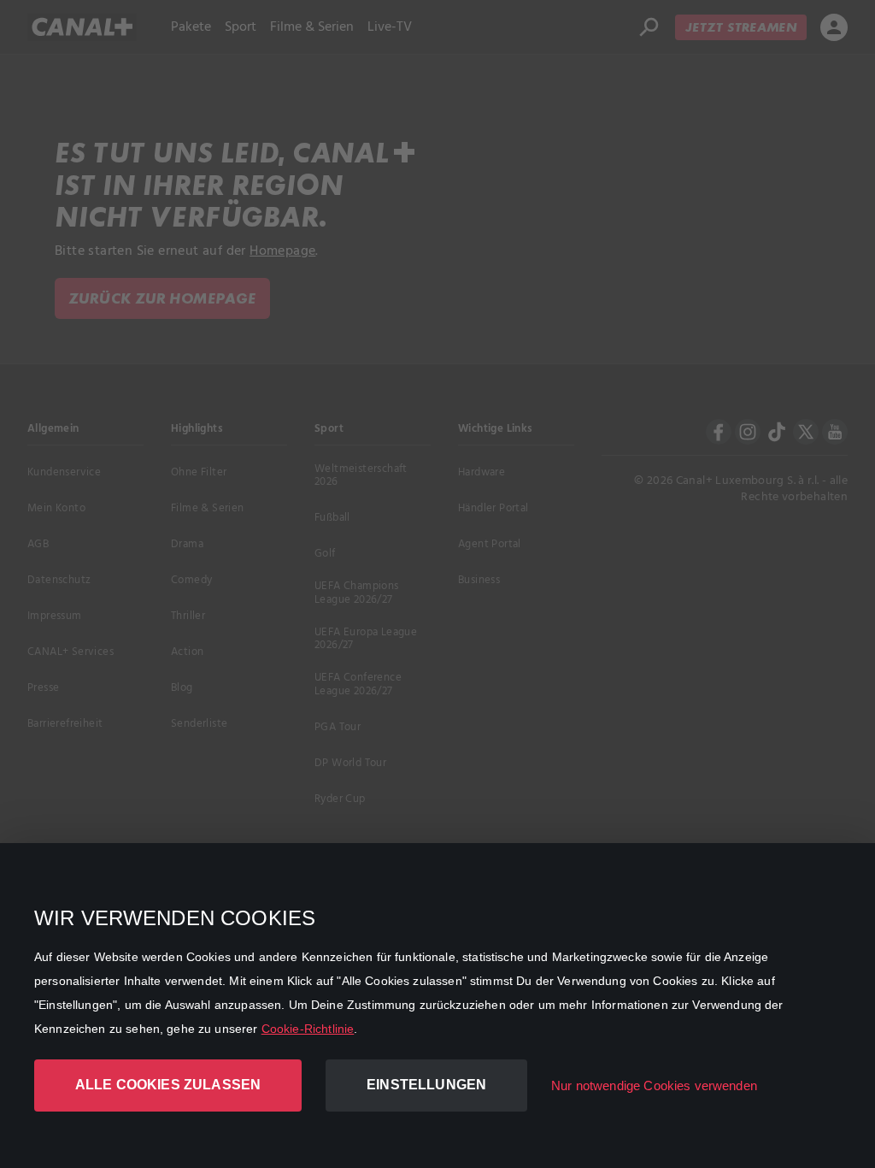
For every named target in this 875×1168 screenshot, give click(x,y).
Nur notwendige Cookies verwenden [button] (654, 1085)
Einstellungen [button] (426, 1084)
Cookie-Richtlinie (308, 1028)
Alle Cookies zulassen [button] (168, 1084)
